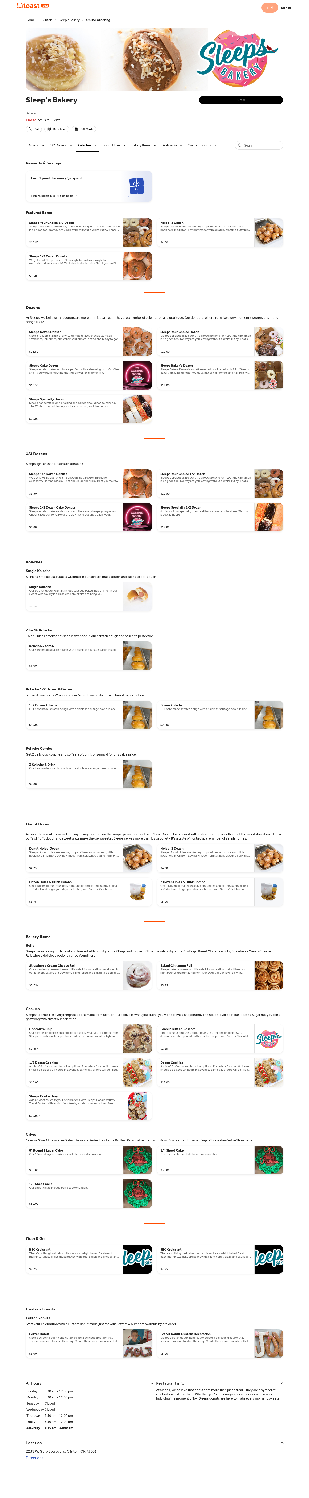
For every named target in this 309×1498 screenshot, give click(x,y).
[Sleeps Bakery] (33, 5)
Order (241, 100)
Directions (34, 1457)
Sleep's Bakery (69, 20)
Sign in (286, 8)
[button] (37, 145)
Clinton (46, 20)
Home (30, 20)
